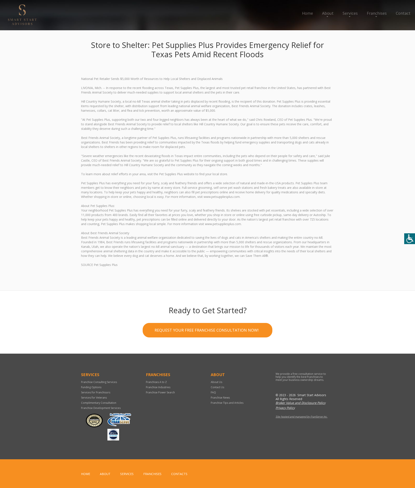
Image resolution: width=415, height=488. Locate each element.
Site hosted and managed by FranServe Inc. (301, 416)
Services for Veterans (94, 397)
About (328, 13)
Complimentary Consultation (98, 403)
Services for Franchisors (95, 392)
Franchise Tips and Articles (227, 403)
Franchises (377, 13)
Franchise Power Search (160, 392)
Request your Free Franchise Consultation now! (207, 330)
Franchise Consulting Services (99, 382)
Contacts (179, 474)
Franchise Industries (158, 387)
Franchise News (220, 397)
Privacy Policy (285, 408)
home (85, 474)
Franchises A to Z (156, 382)
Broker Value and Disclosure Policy (301, 403)
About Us (216, 382)
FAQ (213, 392)
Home (307, 13)
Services (350, 13)
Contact (403, 13)
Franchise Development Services (101, 408)
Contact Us (217, 387)
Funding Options (91, 387)
